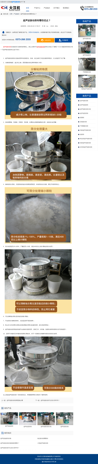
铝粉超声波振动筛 (85, 143)
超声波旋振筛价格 (5, 438)
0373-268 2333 (23, 39)
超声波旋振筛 (84, 105)
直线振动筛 (83, 121)
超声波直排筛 (84, 113)
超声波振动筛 (7, 47)
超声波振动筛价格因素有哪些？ (9, 443)
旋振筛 (82, 134)
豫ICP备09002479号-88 (49, 461)
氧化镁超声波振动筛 (86, 138)
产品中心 (37, 8)
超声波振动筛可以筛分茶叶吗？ (50, 400)
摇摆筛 (82, 117)
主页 (11, 14)
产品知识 (47, 8)
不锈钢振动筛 (84, 126)
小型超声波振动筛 (42, 443)
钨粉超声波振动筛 (85, 130)
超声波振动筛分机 (85, 109)
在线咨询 (48, 40)
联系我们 (66, 8)
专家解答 (65, 40)
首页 (27, 8)
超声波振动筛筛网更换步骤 (15, 400)
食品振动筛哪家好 (42, 438)
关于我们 (56, 8)
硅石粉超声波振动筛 (86, 147)
